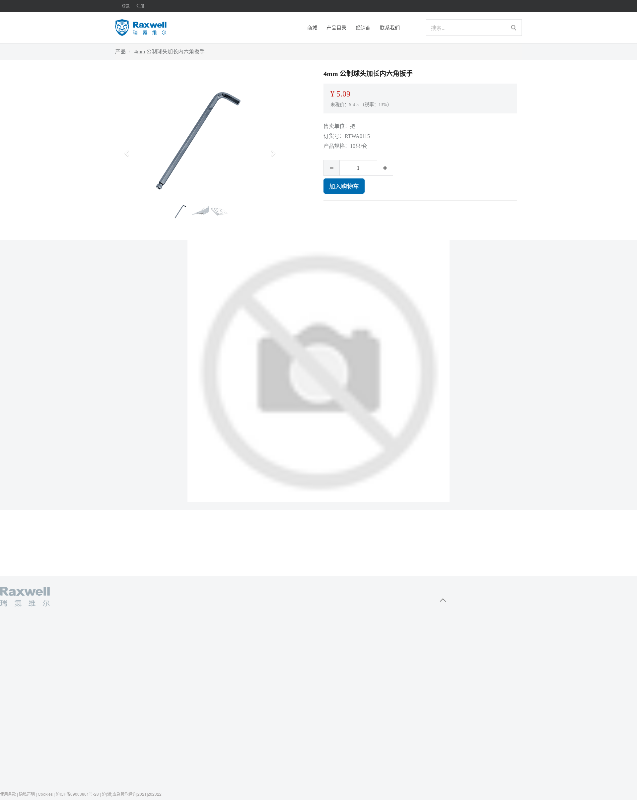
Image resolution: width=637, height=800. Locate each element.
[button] (129, 150)
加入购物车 (344, 186)
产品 (120, 51)
